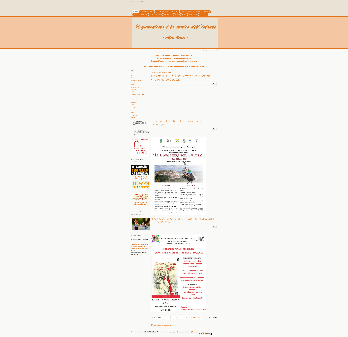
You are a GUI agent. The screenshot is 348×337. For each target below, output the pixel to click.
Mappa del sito (205, 332)
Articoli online (134, 100)
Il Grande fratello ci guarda (137, 80)
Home (132, 75)
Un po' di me (134, 115)
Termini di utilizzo (183, 332)
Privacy (195, 332)
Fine (199, 317)
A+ (213, 70)
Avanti (194, 317)
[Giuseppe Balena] (140, 6)
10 (189, 317)
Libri (133, 104)
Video (132, 110)
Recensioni (134, 102)
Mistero (134, 97)
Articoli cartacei (135, 87)
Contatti (133, 117)
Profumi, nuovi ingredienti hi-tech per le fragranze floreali (139, 245)
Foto (132, 112)
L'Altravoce (135, 92)
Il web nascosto (135, 77)
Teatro (133, 107)
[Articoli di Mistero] (140, 122)
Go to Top (211, 334)
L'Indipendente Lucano (138, 94)
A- (216, 70)
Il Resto (134, 89)
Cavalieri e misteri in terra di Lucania (138, 83)
